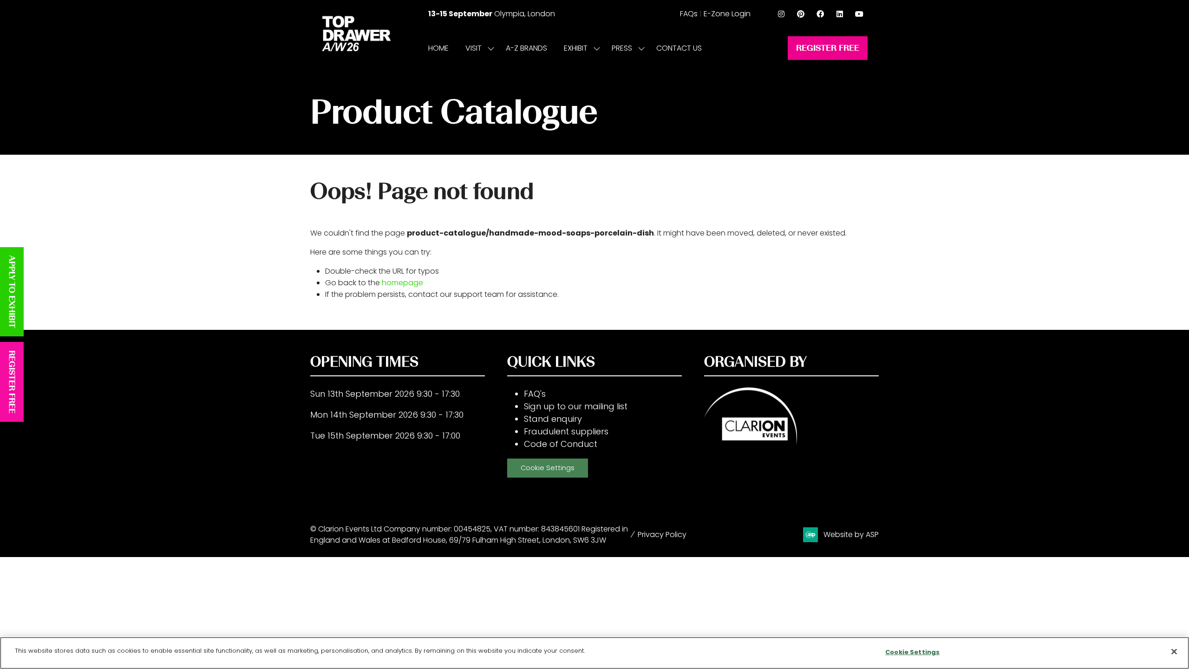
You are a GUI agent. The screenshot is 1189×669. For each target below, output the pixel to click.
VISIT (473, 48)
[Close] (1174, 651)
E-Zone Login (727, 13)
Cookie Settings (548, 467)
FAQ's (535, 394)
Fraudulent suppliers (566, 431)
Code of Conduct (560, 444)
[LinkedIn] (839, 14)
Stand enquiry (553, 419)
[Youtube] (859, 14)
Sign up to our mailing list (575, 406)
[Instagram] (781, 14)
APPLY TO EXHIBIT (12, 292)
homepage (402, 282)
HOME (438, 48)
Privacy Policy (662, 534)
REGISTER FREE (12, 381)
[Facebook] (820, 14)
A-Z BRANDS (526, 48)
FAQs (689, 13)
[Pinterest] (800, 14)
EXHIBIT (576, 48)
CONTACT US (679, 48)
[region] (594, 653)
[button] (828, 48)
